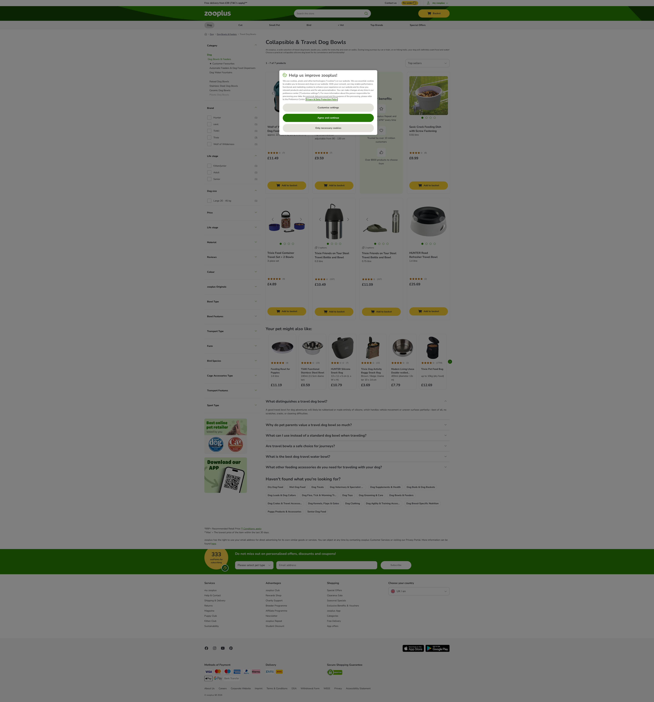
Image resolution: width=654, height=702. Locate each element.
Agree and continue (328, 117)
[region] (328, 102)
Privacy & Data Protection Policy (321, 99)
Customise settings (328, 107)
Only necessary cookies (328, 128)
